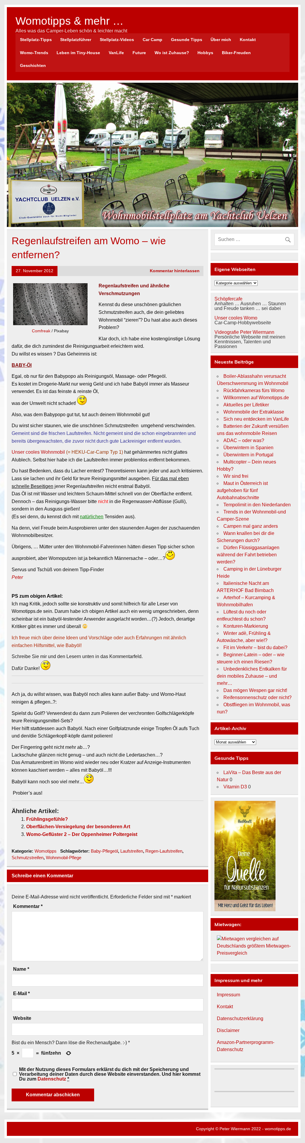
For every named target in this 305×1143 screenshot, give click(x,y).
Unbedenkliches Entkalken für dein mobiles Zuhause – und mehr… (252, 676)
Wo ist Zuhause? (172, 52)
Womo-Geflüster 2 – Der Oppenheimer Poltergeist (81, 834)
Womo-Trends (34, 52)
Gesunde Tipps (186, 39)
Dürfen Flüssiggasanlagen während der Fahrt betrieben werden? (248, 554)
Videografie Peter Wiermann (244, 332)
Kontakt (248, 39)
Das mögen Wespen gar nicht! (255, 690)
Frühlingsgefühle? (47, 819)
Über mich (221, 39)
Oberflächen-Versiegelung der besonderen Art (78, 826)
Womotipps (46, 851)
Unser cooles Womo (235, 317)
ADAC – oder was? (243, 440)
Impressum (228, 994)
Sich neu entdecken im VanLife (256, 419)
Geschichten (33, 65)
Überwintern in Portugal (248, 454)
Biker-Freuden (236, 52)
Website (22, 1018)
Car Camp (152, 39)
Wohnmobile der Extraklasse (253, 411)
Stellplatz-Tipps (36, 39)
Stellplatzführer (75, 39)
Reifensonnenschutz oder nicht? (257, 697)
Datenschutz (52, 1078)
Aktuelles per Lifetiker (246, 404)
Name (21, 969)
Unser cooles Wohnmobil (38, 452)
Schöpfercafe (228, 298)
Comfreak (41, 330)
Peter (17, 577)
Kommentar (28, 906)
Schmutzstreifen (27, 857)
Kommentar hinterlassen (175, 271)
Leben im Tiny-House (78, 52)
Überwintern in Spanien (248, 447)
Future (139, 52)
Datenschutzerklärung (240, 1018)
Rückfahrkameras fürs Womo (253, 390)
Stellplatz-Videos (117, 39)
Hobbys (205, 52)
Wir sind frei (235, 476)
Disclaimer (228, 1030)
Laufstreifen (131, 851)
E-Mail (21, 993)
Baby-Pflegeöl (104, 851)
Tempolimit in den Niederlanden (257, 504)
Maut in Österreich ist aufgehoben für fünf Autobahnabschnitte (242, 490)
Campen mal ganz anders (250, 526)
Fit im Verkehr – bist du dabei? (255, 647)
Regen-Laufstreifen (163, 851)
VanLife (116, 52)
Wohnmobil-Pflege (63, 857)
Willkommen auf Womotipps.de (256, 397)
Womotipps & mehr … (69, 21)
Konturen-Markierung (245, 626)
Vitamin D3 (235, 786)
